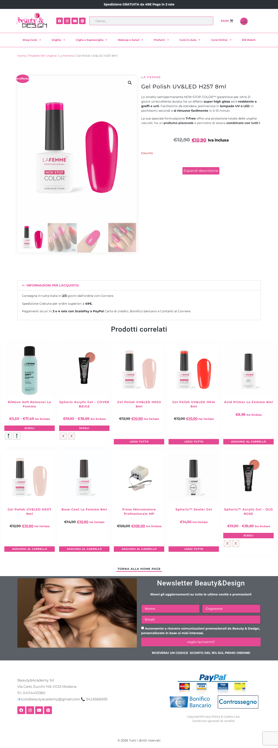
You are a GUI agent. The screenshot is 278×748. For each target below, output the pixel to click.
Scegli (30, 428)
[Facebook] (59, 21)
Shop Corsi (30, 40)
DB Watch (248, 40)
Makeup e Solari (128, 40)
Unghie (56, 40)
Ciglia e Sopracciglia (89, 40)
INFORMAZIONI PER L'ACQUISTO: (52, 285)
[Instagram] (67, 21)
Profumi (159, 40)
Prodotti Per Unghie (42, 55)
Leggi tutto (139, 441)
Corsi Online (219, 40)
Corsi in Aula (187, 40)
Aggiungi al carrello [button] (248, 441)
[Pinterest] (82, 21)
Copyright (194, 716)
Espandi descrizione (201, 171)
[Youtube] (74, 21)
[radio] (8, 436)
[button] (130, 83)
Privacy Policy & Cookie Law (220, 716)
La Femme (66, 55)
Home (21, 55)
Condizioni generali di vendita (213, 721)
